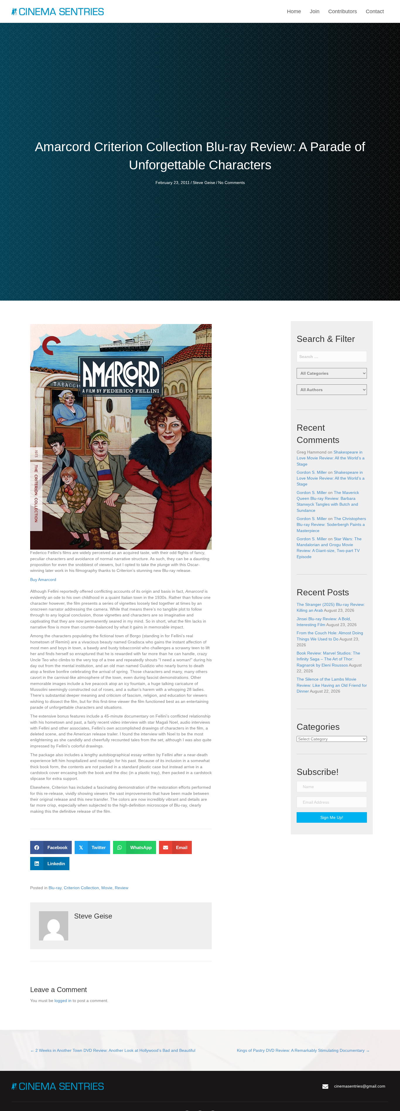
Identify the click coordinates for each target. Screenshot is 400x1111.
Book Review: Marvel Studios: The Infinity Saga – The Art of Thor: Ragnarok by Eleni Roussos (328, 659)
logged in (62, 1000)
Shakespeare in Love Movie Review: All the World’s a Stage (331, 458)
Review (121, 887)
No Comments (231, 182)
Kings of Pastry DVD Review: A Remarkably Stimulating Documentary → (303, 1050)
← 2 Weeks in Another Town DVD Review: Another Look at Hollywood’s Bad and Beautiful (112, 1050)
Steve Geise (204, 182)
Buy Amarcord (43, 579)
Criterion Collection (81, 887)
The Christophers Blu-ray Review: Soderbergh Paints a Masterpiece (331, 524)
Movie (106, 887)
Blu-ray (55, 887)
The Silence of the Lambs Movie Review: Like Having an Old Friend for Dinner (332, 685)
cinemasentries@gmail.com (359, 1086)
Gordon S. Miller (312, 472)
